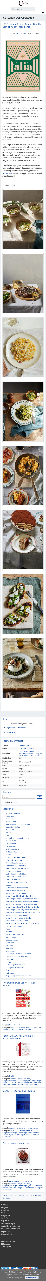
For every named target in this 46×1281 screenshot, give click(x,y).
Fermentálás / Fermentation (16, 863)
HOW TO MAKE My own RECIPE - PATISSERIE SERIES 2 (19, 1037)
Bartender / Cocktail (13, 827)
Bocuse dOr (10, 830)
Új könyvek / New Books (15, 967)
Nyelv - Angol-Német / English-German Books (22, 907)
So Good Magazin (12, 940)
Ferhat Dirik (23, 1128)
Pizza (8, 929)
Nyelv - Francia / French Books (17, 915)
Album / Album (11, 819)
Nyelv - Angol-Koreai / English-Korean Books (22, 904)
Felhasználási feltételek (10, 1229)
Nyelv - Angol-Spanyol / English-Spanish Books (23, 912)
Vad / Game (10, 973)
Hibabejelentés (7, 1234)
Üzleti (8, 970)
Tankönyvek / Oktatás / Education (18, 954)
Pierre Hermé (14, 1181)
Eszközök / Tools (12, 852)
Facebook (7, 1244)
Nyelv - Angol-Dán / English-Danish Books (21, 896)
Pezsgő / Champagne (14, 926)
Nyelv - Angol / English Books (29, 755)
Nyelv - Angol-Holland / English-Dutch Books (22, 901)
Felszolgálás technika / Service (17, 860)
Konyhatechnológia (26, 753)
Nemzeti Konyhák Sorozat (15, 890)
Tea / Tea (9, 959)
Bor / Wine (9, 832)
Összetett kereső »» (9, 802)
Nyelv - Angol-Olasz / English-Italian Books (21, 910)
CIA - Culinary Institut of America (17, 838)
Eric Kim (12, 1076)
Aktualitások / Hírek (13, 813)
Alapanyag (38, 753)
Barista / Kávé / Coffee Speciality (18, 824)
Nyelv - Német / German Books (17, 921)
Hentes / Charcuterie (13, 871)
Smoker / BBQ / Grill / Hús (15, 934)
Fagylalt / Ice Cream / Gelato (16, 857)
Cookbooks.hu (7, 1195)
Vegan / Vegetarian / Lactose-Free (18, 976)
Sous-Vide (9, 948)
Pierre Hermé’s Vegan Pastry (17, 1142)
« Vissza (5, 33)
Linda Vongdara (26, 1181)
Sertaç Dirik (13, 1128)
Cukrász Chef (11, 843)
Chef (20, 751)
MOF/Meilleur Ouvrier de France (17, 888)
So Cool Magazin (12, 937)
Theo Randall (20, 33)
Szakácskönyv (28, 751)
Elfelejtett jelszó (11, 733)
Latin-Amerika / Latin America (16, 882)
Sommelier (10, 943)
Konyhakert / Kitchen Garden (16, 876)
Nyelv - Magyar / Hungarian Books (18, 918)
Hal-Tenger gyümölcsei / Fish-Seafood (20, 868)
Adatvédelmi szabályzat (10, 1226)
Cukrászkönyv (11, 846)
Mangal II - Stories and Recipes (18, 1090)
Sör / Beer (9, 945)
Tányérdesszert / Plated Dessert (18, 956)
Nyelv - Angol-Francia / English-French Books (22, 899)
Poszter (9, 932)
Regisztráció (10, 727)
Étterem (37, 751)
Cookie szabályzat (8, 1223)
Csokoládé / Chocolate (14, 841)
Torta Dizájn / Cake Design (15, 965)
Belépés (23, 727)
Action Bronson (33, 1128)
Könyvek (22, 1195)
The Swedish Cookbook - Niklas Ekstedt (18, 984)
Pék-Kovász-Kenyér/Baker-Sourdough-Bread (22, 923)
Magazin (9, 885)
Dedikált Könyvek (12, 849)
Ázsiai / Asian (11, 821)
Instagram (7, 1246)
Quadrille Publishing (26, 748)
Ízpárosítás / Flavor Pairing (16, 874)
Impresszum (6, 1231)
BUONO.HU (7, 173)
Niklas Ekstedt (14, 1025)
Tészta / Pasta (11, 962)
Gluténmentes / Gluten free (16, 865)
